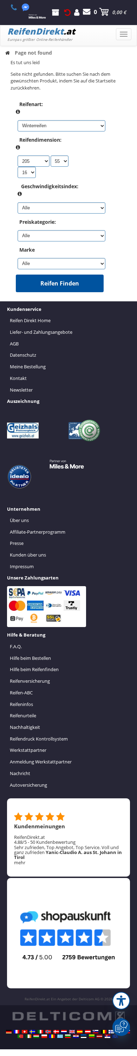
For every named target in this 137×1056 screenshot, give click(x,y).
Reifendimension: (40, 139)
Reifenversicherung (30, 681)
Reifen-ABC (21, 692)
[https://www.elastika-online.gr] (60, 1036)
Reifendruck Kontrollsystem (39, 739)
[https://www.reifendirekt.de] (9, 1031)
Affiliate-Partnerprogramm (37, 532)
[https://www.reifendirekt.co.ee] (83, 1036)
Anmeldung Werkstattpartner (41, 762)
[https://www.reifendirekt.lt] (91, 1036)
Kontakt (18, 378)
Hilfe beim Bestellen (30, 658)
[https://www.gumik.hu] (36, 1036)
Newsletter (21, 390)
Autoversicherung (28, 785)
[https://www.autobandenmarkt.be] (103, 1031)
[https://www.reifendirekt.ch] (24, 1031)
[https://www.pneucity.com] (20, 1036)
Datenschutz (23, 355)
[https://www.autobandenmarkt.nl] (64, 1031)
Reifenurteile (23, 715)
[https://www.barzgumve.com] (68, 1036)
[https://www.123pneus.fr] (16, 1031)
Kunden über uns (28, 555)
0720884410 (18, 7)
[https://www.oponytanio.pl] (44, 1036)
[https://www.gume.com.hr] (76, 1036)
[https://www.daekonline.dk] (56, 1031)
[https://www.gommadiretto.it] (40, 1031)
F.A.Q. (16, 646)
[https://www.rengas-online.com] (111, 1031)
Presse (17, 543)
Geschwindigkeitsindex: (49, 186)
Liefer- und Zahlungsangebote (41, 332)
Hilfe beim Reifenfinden (34, 669)
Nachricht (20, 773)
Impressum (22, 566)
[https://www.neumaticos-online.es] (80, 1031)
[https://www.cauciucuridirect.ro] (52, 1036)
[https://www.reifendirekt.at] (88, 1031)
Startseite (106, 81)
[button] (121, 1000)
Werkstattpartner (28, 750)
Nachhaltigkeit (25, 727)
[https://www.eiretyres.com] (28, 1036)
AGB (14, 343)
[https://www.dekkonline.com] (48, 1031)
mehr (19, 862)
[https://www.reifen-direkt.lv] (99, 1036)
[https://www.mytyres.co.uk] (72, 1031)
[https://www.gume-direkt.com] (95, 1031)
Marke (27, 249)
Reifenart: (31, 104)
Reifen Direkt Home (30, 320)
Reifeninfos (21, 704)
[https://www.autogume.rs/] (107, 1036)
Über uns (19, 520)
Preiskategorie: (37, 222)
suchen (73, 74)
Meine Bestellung (28, 366)
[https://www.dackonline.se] (32, 1031)
